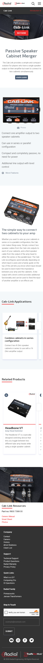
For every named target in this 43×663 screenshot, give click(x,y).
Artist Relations (10, 545)
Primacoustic (9, 593)
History (7, 542)
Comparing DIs (10, 580)
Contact (7, 536)
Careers (7, 539)
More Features (10, 173)
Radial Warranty (10, 564)
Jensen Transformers (13, 596)
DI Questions (9, 583)
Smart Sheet (7, 519)
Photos (5, 522)
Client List (8, 548)
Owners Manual (8, 516)
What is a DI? (9, 577)
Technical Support (11, 558)
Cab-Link (8, 10)
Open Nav (39, 3)
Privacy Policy (10, 567)
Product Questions (11, 561)
